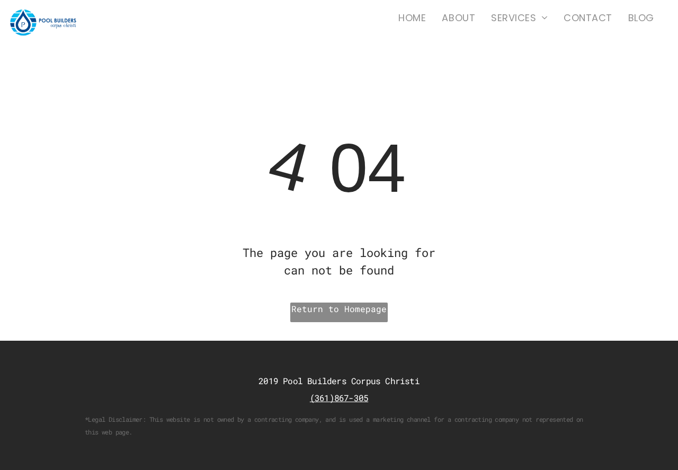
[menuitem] (412, 18)
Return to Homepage (339, 308)
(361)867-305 (339, 397)
